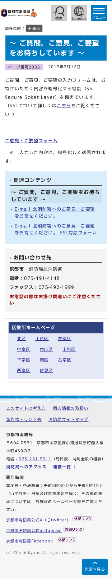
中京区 (23, 349)
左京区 (64, 339)
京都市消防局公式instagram (34, 530)
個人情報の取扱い (70, 408)
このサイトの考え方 (26, 408)
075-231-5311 (35, 459)
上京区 (42, 339)
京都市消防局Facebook (30, 541)
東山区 (46, 349)
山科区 (69, 349)
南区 (44, 360)
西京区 (23, 371)
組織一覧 (62, 467)
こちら (64, 105)
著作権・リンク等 (24, 420)
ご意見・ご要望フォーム (31, 140)
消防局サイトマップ (69, 420)
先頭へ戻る (95, 569)
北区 (21, 339)
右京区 (64, 360)
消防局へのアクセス (26, 467)
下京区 (23, 360)
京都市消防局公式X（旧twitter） (38, 520)
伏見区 (46, 371)
